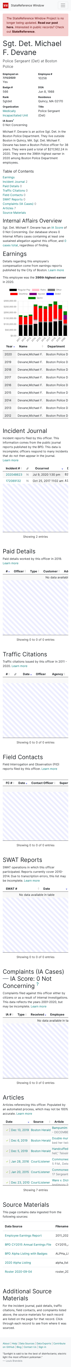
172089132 (13, 481)
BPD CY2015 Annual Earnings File (28, 1244)
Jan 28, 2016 (20, 1161)
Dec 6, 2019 (19, 1140)
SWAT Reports (14, 199)
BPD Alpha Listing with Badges (26, 1253)
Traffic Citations (15, 190)
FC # (9, 783)
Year (9, 346)
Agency (57, 674)
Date (26, 674)
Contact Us (30, 1346)
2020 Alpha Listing (18, 1262)
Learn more (56, 270)
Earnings (9, 177)
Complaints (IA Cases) (19, 204)
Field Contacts (14, 195)
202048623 (14, 474)
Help (14, 1343)
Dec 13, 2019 (20, 1130)
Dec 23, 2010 (20, 1182)
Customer (50, 571)
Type (33, 571)
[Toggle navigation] (63, 5)
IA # (8, 1014)
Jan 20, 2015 (20, 1172)
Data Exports (44, 1343)
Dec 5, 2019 (19, 1151)
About (6, 1343)
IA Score (57, 227)
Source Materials (14, 212)
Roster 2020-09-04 (18, 1271)
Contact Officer (42, 783)
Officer (19, 571)
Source (38, 1121)
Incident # (13, 468)
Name (23, 346)
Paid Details (12, 186)
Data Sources (26, 1343)
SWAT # (11, 888)
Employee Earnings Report (23, 1235)
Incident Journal (15, 181)
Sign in (42, 1346)
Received (37, 1014)
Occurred (42, 468)
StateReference (23, 31)
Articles (9, 208)
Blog (19, 1346)
